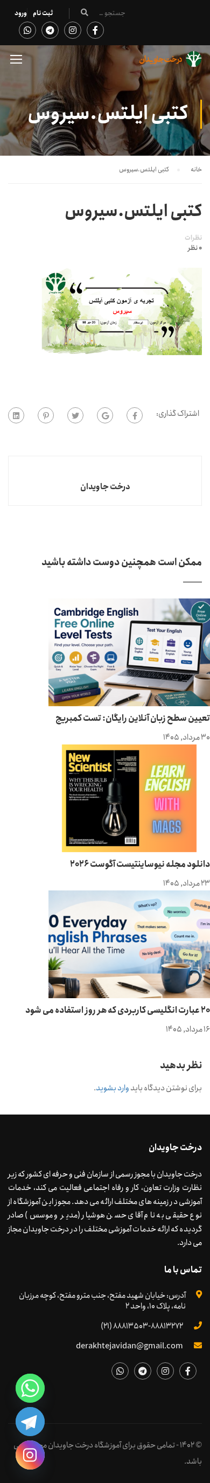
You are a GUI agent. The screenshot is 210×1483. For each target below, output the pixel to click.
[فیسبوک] (135, 415)
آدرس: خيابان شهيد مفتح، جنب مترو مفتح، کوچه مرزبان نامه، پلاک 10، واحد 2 (102, 1301)
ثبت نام (43, 13)
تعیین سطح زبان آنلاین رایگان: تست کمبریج (132, 718)
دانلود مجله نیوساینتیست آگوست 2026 (140, 864)
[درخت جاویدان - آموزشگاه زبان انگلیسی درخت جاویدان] (170, 62)
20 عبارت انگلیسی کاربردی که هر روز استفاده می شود (117, 1010)
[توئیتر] (75, 415)
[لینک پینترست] (46, 415)
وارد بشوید (112, 1088)
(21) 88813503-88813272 (142, 1326)
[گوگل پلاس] (105, 415)
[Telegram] (30, 1421)
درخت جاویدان (105, 487)
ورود (21, 13)
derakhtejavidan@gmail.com (129, 1346)
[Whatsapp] (30, 1388)
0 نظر (195, 248)
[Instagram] (30, 1455)
